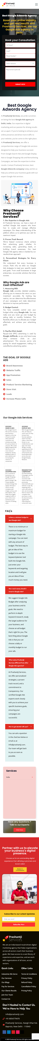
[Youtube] (13, 1032)
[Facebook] (4, 1032)
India (8, 777)
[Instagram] (18, 1032)
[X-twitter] (22, 1032)
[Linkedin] (9, 1032)
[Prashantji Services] (8, 4)
